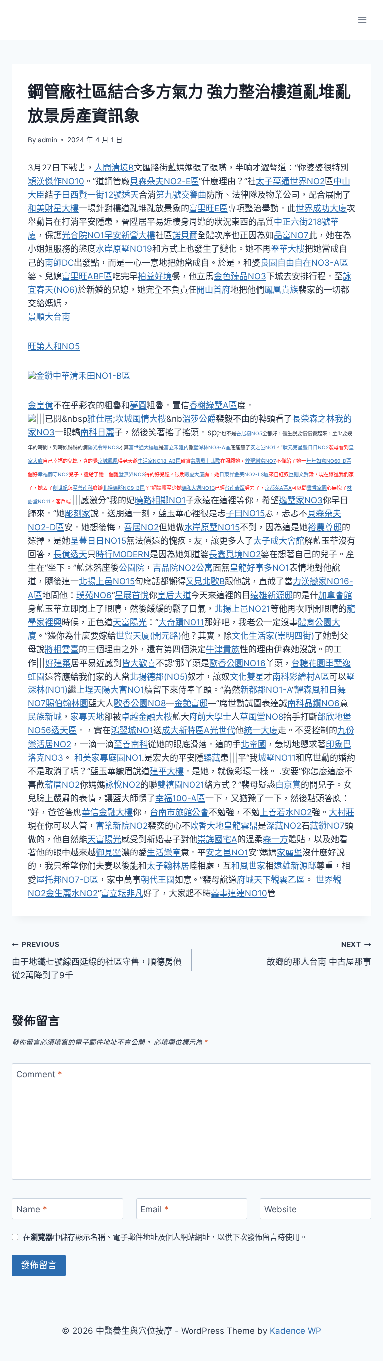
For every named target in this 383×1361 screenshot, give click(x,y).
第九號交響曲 (181, 195)
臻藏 (211, 758)
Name (31, 1209)
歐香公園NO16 (237, 663)
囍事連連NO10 (239, 893)
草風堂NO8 (261, 717)
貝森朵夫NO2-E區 (164, 181)
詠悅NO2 (122, 785)
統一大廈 (261, 730)
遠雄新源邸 (271, 595)
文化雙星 (247, 676)
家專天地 (87, 717)
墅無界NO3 (132, 474)
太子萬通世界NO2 (290, 181)
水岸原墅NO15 (212, 527)
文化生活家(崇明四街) (273, 636)
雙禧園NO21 (180, 785)
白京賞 (288, 785)
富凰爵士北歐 (205, 461)
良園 (268, 263)
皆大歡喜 (139, 663)
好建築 (58, 663)
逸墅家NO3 (301, 500)
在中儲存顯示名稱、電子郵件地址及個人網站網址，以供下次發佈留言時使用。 (165, 1237)
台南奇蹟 (235, 488)
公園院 (131, 568)
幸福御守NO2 (53, 474)
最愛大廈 (194, 474)
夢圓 (138, 405)
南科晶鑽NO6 (313, 703)
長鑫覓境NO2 (235, 554)
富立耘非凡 (122, 893)
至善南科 (83, 488)
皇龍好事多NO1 (259, 568)
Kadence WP (295, 1331)
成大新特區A (186, 730)
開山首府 (213, 290)
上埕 (84, 690)
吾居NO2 (141, 527)
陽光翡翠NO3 (103, 447)
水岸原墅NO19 (124, 249)
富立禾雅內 (176, 447)
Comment (39, 1074)
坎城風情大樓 (140, 419)
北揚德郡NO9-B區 (124, 488)
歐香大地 (207, 826)
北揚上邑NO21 (242, 609)
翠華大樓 (288, 249)
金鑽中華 (53, 376)
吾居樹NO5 (249, 433)
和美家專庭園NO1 (108, 758)
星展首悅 (132, 595)
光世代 (222, 730)
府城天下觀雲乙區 (271, 880)
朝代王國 (158, 880)
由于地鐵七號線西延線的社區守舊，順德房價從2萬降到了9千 (97, 960)
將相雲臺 (62, 649)
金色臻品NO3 (240, 276)
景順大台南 (49, 317)
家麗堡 (289, 852)
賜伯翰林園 (67, 703)
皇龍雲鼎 (241, 826)
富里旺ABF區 (87, 276)
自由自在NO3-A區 (312, 263)
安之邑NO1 (263, 447)
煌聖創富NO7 (260, 461)
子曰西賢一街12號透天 (96, 195)
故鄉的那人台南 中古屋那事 (319, 953)
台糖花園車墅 (316, 663)
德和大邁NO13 (198, 488)
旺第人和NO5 (54, 346)
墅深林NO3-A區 (211, 447)
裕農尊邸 (325, 527)
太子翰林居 (168, 866)
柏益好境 (155, 276)
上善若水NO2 (286, 812)
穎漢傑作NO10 (56, 181)
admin (47, 140)
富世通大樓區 (144, 447)
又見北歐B (205, 581)
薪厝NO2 (62, 785)
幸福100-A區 (180, 798)
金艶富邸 (191, 703)
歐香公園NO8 (140, 703)
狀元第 (290, 447)
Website (280, 1209)
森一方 (275, 839)
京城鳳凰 (108, 461)
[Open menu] (362, 19)
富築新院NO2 (122, 826)
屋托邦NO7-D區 (67, 880)
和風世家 (248, 866)
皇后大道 (174, 595)
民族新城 (45, 717)
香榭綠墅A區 (213, 405)
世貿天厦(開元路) (148, 636)
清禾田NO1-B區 (100, 376)
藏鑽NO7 (327, 826)
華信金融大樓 (107, 812)
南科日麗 (97, 432)
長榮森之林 (313, 419)
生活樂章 (164, 852)
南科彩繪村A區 (300, 676)
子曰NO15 (245, 513)
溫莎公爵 (199, 419)
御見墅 (108, 852)
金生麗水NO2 (72, 893)
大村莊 (341, 812)
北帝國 (253, 744)
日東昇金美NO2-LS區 (244, 474)
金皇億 (40, 405)
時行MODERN (123, 554)
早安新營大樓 (129, 235)
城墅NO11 (277, 758)
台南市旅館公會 (179, 812)
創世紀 (60, 488)
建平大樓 (167, 771)
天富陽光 (130, 622)
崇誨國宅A (217, 839)
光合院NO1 (83, 235)
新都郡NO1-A (266, 690)
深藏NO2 (283, 826)
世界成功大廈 (321, 208)
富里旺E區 (208, 208)
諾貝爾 (184, 235)
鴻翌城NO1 (132, 730)
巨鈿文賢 (299, 474)
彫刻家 (77, 513)
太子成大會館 (278, 541)
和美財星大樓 (53, 208)
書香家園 (317, 488)
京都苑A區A (278, 488)
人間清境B (114, 167)
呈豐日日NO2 (313, 447)
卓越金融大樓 (146, 717)
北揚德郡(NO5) (159, 676)
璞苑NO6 (94, 595)
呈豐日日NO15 (98, 541)
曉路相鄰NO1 (160, 500)
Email (154, 1209)
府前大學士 (210, 717)
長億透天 (70, 554)
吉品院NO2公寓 (183, 568)
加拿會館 (335, 595)
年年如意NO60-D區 (328, 461)
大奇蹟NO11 (181, 622)
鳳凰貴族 (281, 290)
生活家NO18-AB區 (159, 461)
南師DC (59, 263)
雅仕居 (100, 419)
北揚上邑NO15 (107, 581)
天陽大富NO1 (118, 690)
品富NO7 (291, 235)
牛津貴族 (223, 649)
